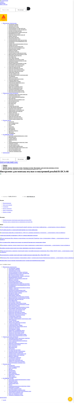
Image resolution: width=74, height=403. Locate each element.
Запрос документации (7, 210)
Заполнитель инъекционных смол (16, 46)
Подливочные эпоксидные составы (16, 59)
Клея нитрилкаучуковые (14, 101)
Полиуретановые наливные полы (16, 119)
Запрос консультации (7, 204)
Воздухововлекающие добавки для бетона (18, 32)
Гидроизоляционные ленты (14, 38)
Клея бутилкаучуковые (13, 123)
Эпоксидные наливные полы (15, 148)
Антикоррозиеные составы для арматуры (18, 29)
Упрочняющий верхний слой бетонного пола (18, 147)
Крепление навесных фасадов (15, 55)
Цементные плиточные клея (15, 116)
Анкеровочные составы (14, 27)
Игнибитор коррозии (13, 50)
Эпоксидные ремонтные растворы (16, 79)
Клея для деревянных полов (15, 150)
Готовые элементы (13, 138)
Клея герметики (12, 98)
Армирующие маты (13, 139)
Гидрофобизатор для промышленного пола (18, 41)
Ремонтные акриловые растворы (16, 68)
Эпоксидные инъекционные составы (16, 91)
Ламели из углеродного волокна (15, 117)
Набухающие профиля (13, 62)
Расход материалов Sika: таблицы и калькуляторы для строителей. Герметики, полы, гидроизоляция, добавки (23, 242)
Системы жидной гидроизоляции (16, 107)
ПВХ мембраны (12, 129)
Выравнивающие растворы (14, 33)
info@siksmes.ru (31, 196)
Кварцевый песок (12, 137)
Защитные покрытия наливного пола (16, 47)
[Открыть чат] (70, 399)
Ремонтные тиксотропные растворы (16, 69)
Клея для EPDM (12, 124)
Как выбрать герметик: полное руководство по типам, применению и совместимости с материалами (21, 248)
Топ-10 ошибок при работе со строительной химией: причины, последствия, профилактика (19, 229)
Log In (4, 400)
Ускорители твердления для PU (15, 89)
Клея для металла (12, 102)
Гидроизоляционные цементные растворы (18, 40)
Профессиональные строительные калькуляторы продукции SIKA (17, 220)
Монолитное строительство (10, 23)
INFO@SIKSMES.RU (5, 13)
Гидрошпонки (11, 42)
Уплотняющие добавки (14, 85)
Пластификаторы (12, 56)
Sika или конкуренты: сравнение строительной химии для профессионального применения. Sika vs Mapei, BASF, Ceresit (24, 254)
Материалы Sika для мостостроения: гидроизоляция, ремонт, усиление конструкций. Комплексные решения (22, 260)
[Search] (28, 8)
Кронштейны (11, 126)
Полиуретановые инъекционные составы (17, 63)
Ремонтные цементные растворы (16, 71)
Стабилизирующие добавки (15, 81)
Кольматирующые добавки (14, 49)
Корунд (10, 141)
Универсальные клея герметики (15, 111)
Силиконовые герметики (14, 72)
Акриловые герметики (13, 25)
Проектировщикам (7, 203)
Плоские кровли (7, 120)
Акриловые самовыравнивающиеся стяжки (18, 135)
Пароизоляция (12, 128)
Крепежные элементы (13, 130)
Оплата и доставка (7, 212)
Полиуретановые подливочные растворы (17, 53)
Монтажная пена (12, 103)
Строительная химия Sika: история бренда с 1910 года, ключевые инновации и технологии (19, 235)
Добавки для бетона (13, 45)
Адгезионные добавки (13, 24)
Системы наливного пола (14, 73)
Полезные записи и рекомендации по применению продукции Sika (17, 221)
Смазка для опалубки (13, 77)
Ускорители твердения (14, 84)
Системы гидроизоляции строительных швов (18, 75)
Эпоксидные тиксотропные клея (16, 66)
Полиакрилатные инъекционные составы (17, 60)
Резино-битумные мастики (14, 67)
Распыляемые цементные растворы (16, 64)
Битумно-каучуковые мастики (15, 31)
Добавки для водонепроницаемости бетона (18, 44)
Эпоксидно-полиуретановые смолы (16, 90)
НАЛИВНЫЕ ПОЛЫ (8, 134)
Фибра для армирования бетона (15, 88)
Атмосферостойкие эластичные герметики (18, 94)
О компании (5, 206)
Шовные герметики (13, 36)
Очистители (11, 104)
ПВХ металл (11, 132)
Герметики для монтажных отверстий (17, 34)
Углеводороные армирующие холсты (16, 82)
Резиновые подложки (13, 143)
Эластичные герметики (14, 37)
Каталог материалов (7, 208)
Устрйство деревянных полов (15, 151)
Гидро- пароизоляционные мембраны (17, 97)
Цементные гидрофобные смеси (16, 86)
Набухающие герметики (14, 51)
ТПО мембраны (12, 76)
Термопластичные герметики (15, 108)
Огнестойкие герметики (14, 58)
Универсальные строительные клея (16, 110)
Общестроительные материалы (10, 93)
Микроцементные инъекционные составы (18, 54)
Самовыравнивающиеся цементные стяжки (18, 142)
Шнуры (10, 125)
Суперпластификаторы (14, 80)
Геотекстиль (11, 121)
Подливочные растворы (14, 106)
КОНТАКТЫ (6, 152)
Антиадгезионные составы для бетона (17, 28)
